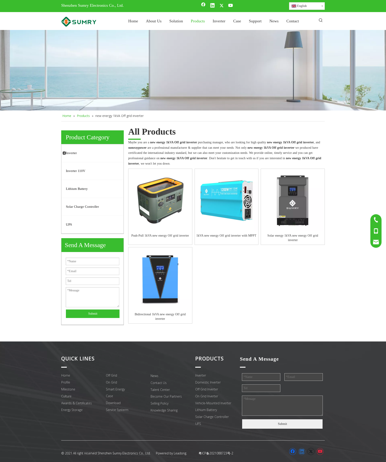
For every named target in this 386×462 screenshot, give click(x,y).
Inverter (200, 375)
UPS (198, 424)
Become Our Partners (166, 396)
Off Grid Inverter (206, 389)
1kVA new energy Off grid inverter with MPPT (226, 235)
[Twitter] (221, 5)
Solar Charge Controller (212, 417)
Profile (65, 382)
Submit (92, 313)
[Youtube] (230, 5)
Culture (66, 396)
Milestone (68, 389)
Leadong (180, 453)
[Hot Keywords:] (321, 21)
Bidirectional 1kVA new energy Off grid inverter (160, 316)
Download (113, 403)
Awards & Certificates (76, 403)
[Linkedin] (212, 5)
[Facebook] (203, 5)
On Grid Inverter (206, 396)
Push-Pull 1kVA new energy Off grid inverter (160, 235)
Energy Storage (72, 410)
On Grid (111, 382)
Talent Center (160, 390)
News (154, 376)
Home (65, 375)
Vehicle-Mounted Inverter (213, 403)
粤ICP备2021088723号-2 (216, 453)
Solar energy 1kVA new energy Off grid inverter (292, 238)
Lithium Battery (206, 410)
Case (109, 396)
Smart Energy (115, 389)
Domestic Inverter (208, 382)
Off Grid (111, 375)
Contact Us (159, 383)
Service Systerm (117, 410)
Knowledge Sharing (164, 410)
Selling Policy (159, 403)
